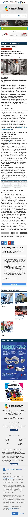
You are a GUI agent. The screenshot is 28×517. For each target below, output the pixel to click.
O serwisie (6, 1)
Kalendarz (7, 439)
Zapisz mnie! (14, 284)
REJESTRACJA (13, 2)
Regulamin (20, 444)
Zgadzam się (14, 464)
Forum (7, 440)
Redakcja (11, 1)
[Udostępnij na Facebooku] (2, 242)
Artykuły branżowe (5, 51)
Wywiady (7, 441)
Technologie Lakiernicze (18, 53)
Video (20, 443)
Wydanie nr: (6, 49)
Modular (9, 236)
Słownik (21, 441)
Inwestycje (20, 440)
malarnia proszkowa (16, 236)
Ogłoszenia (20, 439)
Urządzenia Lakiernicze (15, 51)
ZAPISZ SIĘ (13, 430)
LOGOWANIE (7, 2)
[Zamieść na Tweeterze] (5, 242)
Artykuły (7, 437)
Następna (23, 233)
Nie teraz (22, 513)
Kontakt (21, 1)
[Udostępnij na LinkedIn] (12, 242)
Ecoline (5, 236)
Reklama (16, 1)
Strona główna (4, 39)
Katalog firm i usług (20, 437)
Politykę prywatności (8, 478)
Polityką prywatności (13, 508)
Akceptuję (15, 513)
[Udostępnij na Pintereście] (9, 242)
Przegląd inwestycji (5, 55)
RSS (7, 444)
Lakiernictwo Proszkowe (13, 39)
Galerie (7, 443)
